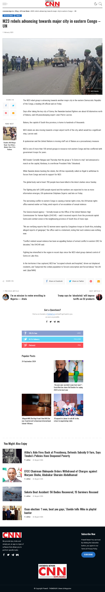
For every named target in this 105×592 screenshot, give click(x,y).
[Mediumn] (58, 322)
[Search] (99, 4)
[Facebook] (6, 105)
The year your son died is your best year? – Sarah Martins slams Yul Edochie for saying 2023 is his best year (68, 387)
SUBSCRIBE (88, 555)
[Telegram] (54, 322)
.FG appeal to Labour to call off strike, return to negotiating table (66, 419)
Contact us (51, 314)
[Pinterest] (6, 113)
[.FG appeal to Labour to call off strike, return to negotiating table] (68, 405)
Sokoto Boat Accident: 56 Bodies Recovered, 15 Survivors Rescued (61, 492)
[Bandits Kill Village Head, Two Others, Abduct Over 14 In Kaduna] (9, 133)
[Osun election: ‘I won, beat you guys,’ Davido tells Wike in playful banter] (12, 513)
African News (8, 15)
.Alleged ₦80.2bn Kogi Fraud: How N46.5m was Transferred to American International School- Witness (36, 421)
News (18, 15)
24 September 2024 (29, 361)
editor (28, 460)
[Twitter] (13, 105)
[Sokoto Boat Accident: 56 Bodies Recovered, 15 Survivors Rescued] (12, 494)
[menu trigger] (6, 4)
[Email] (13, 113)
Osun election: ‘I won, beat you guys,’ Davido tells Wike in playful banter (60, 511)
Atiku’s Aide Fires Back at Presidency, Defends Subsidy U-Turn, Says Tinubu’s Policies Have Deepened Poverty (62, 454)
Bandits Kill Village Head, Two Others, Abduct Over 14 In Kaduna (10, 145)
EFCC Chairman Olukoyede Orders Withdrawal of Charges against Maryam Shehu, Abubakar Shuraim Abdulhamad (60, 473)
